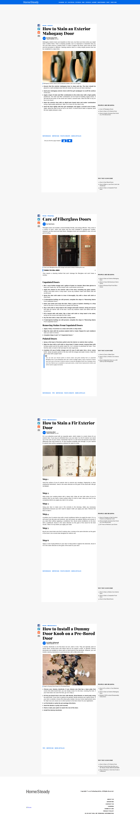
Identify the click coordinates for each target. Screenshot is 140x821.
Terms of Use (109, 808)
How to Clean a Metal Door (107, 354)
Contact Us (110, 804)
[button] (39, 26)
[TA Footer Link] (40, 807)
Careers (111, 806)
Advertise (110, 801)
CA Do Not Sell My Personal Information (99, 813)
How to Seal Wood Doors (106, 182)
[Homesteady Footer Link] (40, 792)
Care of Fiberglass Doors (106, 109)
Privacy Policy (108, 811)
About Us (110, 799)
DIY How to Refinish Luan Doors (108, 524)
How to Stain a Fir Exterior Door (108, 111)
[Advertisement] (69, 123)
